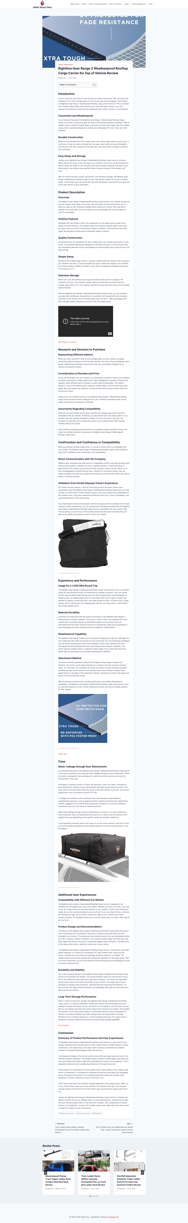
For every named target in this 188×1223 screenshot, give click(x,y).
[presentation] (58, 1160)
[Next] (142, 1172)
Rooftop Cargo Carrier (66, 1113)
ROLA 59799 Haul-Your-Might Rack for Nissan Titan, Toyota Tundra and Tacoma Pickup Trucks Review (114, 1128)
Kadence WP (114, 1217)
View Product (63, 1025)
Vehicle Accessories (83, 1113)
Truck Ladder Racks (65, 64)
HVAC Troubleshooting (98, 4)
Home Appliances (139, 4)
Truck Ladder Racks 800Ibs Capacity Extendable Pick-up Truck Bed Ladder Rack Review (72, 1128)
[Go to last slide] (45, 1172)
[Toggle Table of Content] (93, 85)
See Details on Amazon (67, 342)
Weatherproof (97, 1113)
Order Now (62, 754)
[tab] (90, 1196)
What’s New (74, 4)
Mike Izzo (63, 78)
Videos (84, 4)
